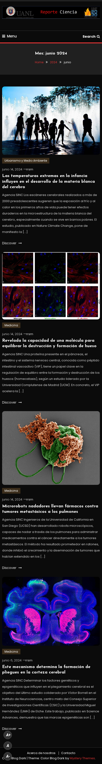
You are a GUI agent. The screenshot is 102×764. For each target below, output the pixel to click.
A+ (8, 735)
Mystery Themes (82, 758)
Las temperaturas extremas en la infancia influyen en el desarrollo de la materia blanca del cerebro (48, 181)
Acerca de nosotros (41, 753)
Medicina (11, 325)
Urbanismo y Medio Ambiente (26, 161)
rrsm (29, 169)
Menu (12, 36)
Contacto (68, 753)
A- (8, 756)
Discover (9, 243)
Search (89, 36)
